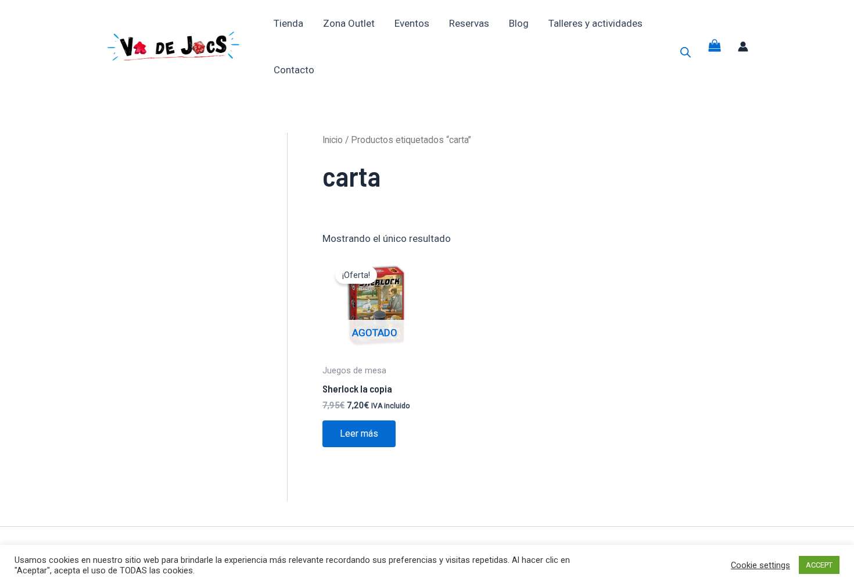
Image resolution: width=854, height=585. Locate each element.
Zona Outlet (349, 23)
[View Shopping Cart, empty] (714, 46)
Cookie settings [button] (760, 565)
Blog (519, 23)
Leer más (359, 433)
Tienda (288, 23)
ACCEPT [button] (819, 565)
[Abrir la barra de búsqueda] (685, 52)
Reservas (469, 23)
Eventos (411, 23)
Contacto (294, 70)
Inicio (332, 139)
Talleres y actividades (595, 23)
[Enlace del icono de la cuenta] (743, 46)
